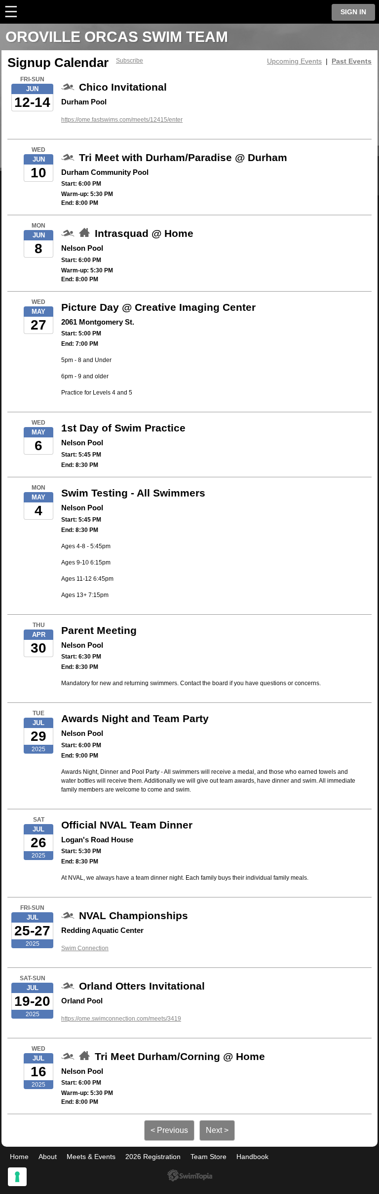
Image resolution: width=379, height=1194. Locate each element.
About (47, 1157)
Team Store (208, 1157)
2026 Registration (153, 1157)
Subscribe (129, 60)
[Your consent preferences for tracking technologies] (17, 1176)
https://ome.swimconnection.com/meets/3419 (121, 1018)
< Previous (169, 1130)
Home (19, 1157)
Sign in (353, 12)
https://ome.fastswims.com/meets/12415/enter (122, 119)
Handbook (252, 1157)
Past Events (352, 61)
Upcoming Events (294, 61)
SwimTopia (189, 1175)
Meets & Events (91, 1157)
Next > (217, 1130)
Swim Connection (85, 948)
